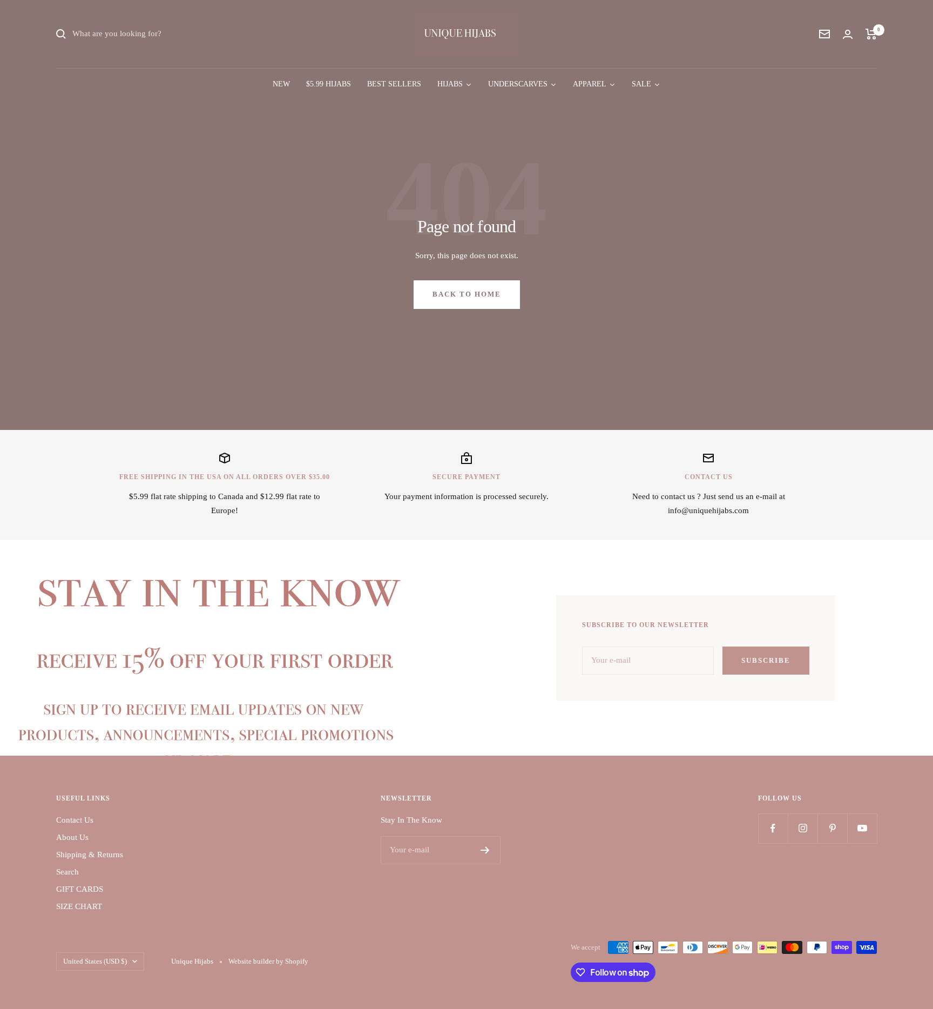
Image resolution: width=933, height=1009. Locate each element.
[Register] (485, 850)
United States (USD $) (95, 961)
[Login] (848, 34)
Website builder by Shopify (268, 961)
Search (67, 871)
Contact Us (74, 820)
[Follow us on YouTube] (862, 828)
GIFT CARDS (79, 889)
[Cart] (871, 34)
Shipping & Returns (89, 854)
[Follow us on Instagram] (802, 828)
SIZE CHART (79, 906)
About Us (72, 837)
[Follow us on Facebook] (773, 828)
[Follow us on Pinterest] (832, 828)
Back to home (466, 294)
